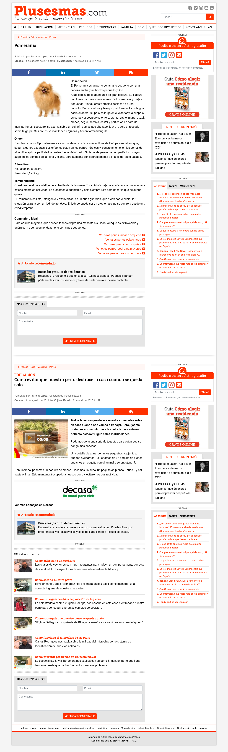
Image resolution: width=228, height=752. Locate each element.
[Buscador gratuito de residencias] (26, 276)
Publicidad (102, 728)
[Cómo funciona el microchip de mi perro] (23, 642)
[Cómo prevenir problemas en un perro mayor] (23, 661)
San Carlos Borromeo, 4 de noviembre (179, 259)
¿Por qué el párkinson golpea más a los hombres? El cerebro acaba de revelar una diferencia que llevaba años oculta (181, 197)
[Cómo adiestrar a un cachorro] (23, 565)
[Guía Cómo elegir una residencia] (182, 97)
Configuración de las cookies (192, 728)
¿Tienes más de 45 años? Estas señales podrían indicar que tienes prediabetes (180, 207)
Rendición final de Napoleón (173, 272)
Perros (52, 36)
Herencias (66, 27)
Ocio (141, 27)
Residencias (106, 27)
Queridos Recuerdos (165, 27)
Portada (24, 36)
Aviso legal (53, 728)
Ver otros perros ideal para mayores (119, 248)
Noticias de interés (182, 127)
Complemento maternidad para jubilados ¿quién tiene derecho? (183, 224)
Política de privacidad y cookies (78, 728)
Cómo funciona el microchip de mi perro (62, 637)
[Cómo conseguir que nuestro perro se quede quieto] (23, 623)
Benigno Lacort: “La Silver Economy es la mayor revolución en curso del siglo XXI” (180, 252)
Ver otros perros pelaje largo (123, 239)
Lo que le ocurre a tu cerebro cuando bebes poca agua (181, 232)
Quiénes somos (38, 728)
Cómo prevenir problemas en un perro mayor (65, 657)
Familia (126, 27)
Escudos (85, 27)
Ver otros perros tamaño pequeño (120, 235)
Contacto (114, 728)
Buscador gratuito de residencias (61, 272)
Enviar (204, 62)
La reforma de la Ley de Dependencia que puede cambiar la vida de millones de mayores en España (183, 242)
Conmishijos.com (166, 728)
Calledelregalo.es (146, 728)
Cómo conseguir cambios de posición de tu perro (68, 599)
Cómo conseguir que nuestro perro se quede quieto (69, 618)
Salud (26, 27)
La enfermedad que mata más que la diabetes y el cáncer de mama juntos (184, 265)
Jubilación (44, 27)
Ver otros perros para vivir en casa (120, 253)
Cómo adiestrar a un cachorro (55, 560)
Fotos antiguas (199, 27)
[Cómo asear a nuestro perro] (23, 585)
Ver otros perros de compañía (123, 244)
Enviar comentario (81, 341)
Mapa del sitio (128, 728)
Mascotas (42, 36)
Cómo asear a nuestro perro (53, 580)
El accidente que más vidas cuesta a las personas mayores (180, 215)
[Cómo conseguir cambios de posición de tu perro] (23, 604)
